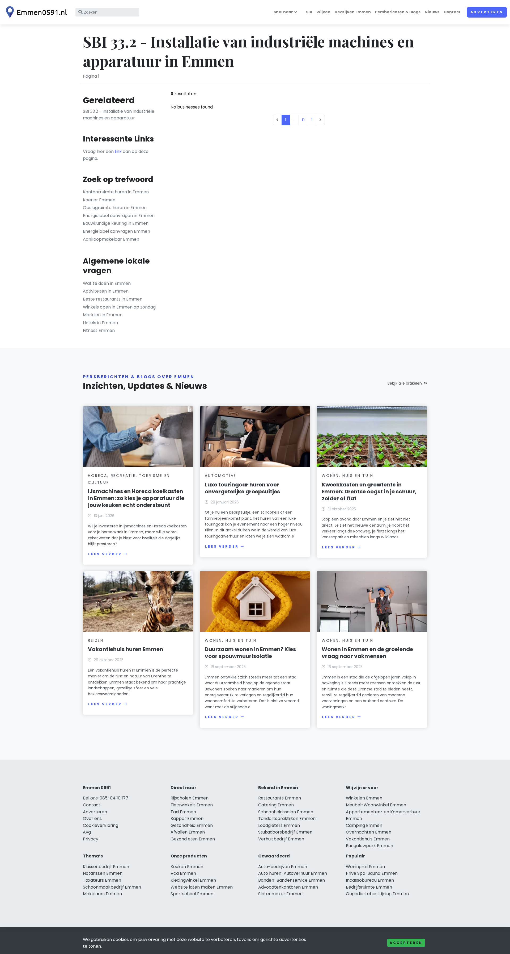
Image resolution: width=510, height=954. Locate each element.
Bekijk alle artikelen (405, 383)
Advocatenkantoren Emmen (288, 887)
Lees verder (105, 554)
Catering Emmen (276, 805)
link (118, 151)
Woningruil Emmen (365, 867)
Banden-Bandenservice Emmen (291, 880)
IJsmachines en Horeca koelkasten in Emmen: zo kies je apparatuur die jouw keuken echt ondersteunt (136, 498)
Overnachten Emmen (368, 832)
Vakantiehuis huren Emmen (125, 649)
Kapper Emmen (187, 818)
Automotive (220, 475)
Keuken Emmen (187, 867)
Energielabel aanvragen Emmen (116, 231)
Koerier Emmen (99, 200)
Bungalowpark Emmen (369, 846)
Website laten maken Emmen (202, 887)
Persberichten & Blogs (397, 12)
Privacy (90, 839)
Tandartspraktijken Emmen (287, 818)
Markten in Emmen (102, 315)
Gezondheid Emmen (192, 825)
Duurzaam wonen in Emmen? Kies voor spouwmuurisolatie (250, 652)
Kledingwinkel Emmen (193, 880)
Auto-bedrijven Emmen (282, 867)
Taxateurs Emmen (102, 880)
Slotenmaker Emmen (280, 894)
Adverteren (486, 12)
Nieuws (432, 12)
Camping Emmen (364, 825)
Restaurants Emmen (279, 798)
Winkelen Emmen (364, 798)
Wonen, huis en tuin (347, 475)
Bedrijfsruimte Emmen (369, 887)
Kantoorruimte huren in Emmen (116, 192)
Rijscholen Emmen (190, 798)
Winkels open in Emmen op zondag (119, 307)
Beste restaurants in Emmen (112, 299)
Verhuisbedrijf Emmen (281, 839)
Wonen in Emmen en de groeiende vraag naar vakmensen (367, 652)
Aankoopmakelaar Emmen (111, 239)
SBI (309, 12)
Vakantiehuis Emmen (368, 839)
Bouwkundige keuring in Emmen (115, 223)
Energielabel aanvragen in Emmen (119, 216)
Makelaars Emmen (102, 894)
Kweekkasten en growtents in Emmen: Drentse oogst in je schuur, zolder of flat (369, 491)
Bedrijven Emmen (353, 12)
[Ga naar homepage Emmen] (35, 12)
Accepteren (406, 942)
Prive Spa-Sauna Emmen (372, 873)
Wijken (323, 12)
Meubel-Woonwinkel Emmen (376, 805)
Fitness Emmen (99, 330)
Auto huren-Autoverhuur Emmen (292, 873)
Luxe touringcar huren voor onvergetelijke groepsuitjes (242, 488)
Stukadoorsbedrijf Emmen (285, 832)
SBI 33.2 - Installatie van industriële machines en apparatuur (118, 114)
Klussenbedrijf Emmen (106, 867)
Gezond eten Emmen (193, 839)
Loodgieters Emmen (279, 825)
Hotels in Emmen (100, 323)
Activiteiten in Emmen (106, 291)
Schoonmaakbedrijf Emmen (112, 887)
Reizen (96, 640)
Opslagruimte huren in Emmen (115, 208)
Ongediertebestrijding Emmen (377, 894)
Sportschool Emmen (192, 894)
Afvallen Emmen (188, 832)
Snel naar (283, 12)
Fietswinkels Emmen (192, 805)
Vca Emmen (183, 873)
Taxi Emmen (183, 812)
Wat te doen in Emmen (107, 283)
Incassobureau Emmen (370, 880)
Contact (452, 12)
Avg (87, 832)
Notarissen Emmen (102, 873)
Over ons (92, 818)
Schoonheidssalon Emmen (285, 812)
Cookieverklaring (100, 825)
